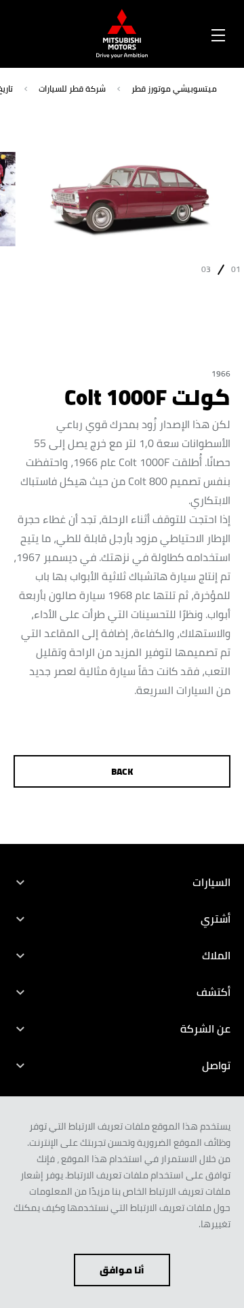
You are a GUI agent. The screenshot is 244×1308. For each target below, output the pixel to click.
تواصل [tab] (216, 1065)
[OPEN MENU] (218, 32)
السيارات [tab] (211, 882)
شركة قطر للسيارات (72, 88)
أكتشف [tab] (213, 992)
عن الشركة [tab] (205, 1028)
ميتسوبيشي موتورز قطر (174, 88)
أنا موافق (122, 1270)
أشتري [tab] (215, 918)
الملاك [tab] (216, 955)
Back (122, 771)
